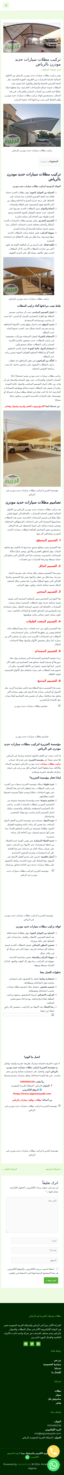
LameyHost (23, 1464)
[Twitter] (32, 1344)
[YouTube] (26, 1344)
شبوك (14, 406)
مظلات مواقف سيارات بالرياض (26, 1100)
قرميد (21, 406)
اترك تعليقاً (56, 69)
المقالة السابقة (54, 1169)
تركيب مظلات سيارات (50, 764)
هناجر (7, 406)
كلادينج (41, 406)
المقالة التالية (9, 1169)
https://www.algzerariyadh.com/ (32, 1093)
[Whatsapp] (53, 1465)
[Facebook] (38, 1344)
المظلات (45, 69)
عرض (44, 161)
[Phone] (53, 1451)
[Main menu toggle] (6, 5)
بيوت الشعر (31, 406)
